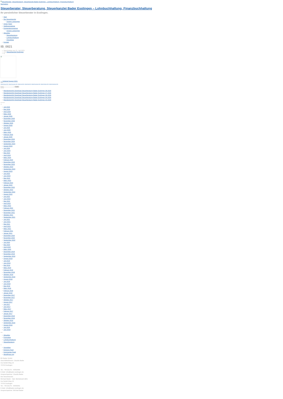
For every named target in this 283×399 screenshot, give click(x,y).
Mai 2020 (7, 245)
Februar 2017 (8, 311)
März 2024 (7, 157)
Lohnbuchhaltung (12, 37)
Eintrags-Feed (8, 350)
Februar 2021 (8, 231)
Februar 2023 (8, 183)
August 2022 (8, 194)
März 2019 (7, 268)
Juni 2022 (7, 199)
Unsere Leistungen (13, 21)
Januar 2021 (8, 233)
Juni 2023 (7, 176)
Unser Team (8, 24)
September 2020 (9, 240)
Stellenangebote (9, 26)
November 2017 (9, 297)
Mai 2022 (7, 201)
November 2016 (9, 318)
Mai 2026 (7, 109)
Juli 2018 (7, 281)
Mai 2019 (7, 265)
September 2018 (9, 277)
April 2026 (7, 111)
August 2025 (8, 125)
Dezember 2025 (9, 118)
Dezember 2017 (9, 295)
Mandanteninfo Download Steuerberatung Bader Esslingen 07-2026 (27, 93)
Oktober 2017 (8, 300)
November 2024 (9, 141)
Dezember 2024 (9, 139)
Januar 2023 (8, 185)
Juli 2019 (7, 261)
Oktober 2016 (8, 320)
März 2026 (7, 114)
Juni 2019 (7, 263)
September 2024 (9, 144)
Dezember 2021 (9, 210)
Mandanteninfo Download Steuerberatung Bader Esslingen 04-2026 (27, 100)
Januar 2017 (8, 313)
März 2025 (7, 132)
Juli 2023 (7, 173)
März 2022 (7, 206)
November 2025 (9, 121)
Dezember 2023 (9, 162)
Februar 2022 (8, 208)
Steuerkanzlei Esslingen (15, 52)
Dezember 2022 (9, 187)
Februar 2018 (8, 290)
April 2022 (7, 203)
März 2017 (7, 309)
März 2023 (7, 180)
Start (5, 17)
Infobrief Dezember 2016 (13, 84)
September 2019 (9, 256)
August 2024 (8, 146)
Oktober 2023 (8, 167)
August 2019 (8, 258)
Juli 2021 (7, 219)
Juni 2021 (7, 222)
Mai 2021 (7, 224)
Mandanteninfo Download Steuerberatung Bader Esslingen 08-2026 (27, 90)
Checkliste (10, 40)
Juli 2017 (7, 304)
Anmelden (7, 347)
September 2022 (9, 192)
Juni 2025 (7, 130)
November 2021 (9, 212)
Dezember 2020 (9, 235)
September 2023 (9, 169)
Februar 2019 (8, 270)
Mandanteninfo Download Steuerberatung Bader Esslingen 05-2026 (27, 97)
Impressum (4, 395)
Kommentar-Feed (10, 352)
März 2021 (7, 228)
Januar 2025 (8, 137)
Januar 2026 (8, 116)
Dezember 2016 (9, 316)
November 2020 (9, 238)
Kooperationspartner (11, 28)
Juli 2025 (7, 127)
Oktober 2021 (8, 215)
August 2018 (8, 279)
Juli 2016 (7, 327)
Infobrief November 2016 (35, 84)
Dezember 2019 (9, 251)
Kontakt (6, 42)
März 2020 (7, 249)
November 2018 (9, 272)
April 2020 (7, 247)
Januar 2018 (8, 293)
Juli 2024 (7, 148)
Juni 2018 (7, 284)
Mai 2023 (7, 178)
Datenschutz (5, 397)
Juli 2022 (7, 196)
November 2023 (9, 164)
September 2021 (9, 217)
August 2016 (8, 325)
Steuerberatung (11, 35)
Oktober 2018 (8, 274)
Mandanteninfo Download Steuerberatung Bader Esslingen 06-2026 (27, 95)
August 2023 (8, 171)
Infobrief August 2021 (9, 81)
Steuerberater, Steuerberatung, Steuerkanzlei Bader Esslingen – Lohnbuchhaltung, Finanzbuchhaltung (76, 8)
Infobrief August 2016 (4, 84)
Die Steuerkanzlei (10, 19)
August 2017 (8, 302)
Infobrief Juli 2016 (21, 84)
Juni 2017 (7, 307)
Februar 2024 (8, 160)
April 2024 (7, 155)
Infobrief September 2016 (53, 84)
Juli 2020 (7, 242)
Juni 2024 (7, 150)
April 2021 (7, 226)
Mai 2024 (7, 153)
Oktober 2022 (8, 189)
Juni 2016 (7, 329)
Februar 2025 (8, 134)
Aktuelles (7, 33)
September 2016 (9, 323)
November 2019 (9, 254)
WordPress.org (9, 354)
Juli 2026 (7, 107)
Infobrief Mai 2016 (28, 84)
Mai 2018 (7, 286)
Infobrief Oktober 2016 (45, 84)
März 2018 (7, 288)
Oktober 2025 (8, 123)
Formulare (7, 337)
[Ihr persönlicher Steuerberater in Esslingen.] (37, 2)
